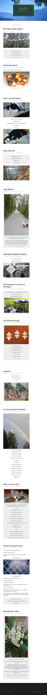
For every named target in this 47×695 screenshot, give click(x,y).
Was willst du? (9, 151)
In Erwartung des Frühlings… (15, 409)
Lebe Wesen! (8, 189)
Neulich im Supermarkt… (13, 546)
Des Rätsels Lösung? (11, 320)
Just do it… (7, 371)
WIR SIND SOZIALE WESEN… (15, 254)
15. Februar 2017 (6, 288)
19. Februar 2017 (6, 191)
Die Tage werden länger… (13, 29)
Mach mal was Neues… (12, 98)
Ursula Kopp (12, 67)
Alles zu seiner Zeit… (11, 484)
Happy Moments (9, 691)
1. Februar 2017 (6, 613)
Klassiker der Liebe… (11, 611)
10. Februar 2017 (6, 373)
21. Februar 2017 (6, 67)
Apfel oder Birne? (10, 65)
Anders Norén (37, 691)
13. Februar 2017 (6, 322)
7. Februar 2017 (6, 486)
